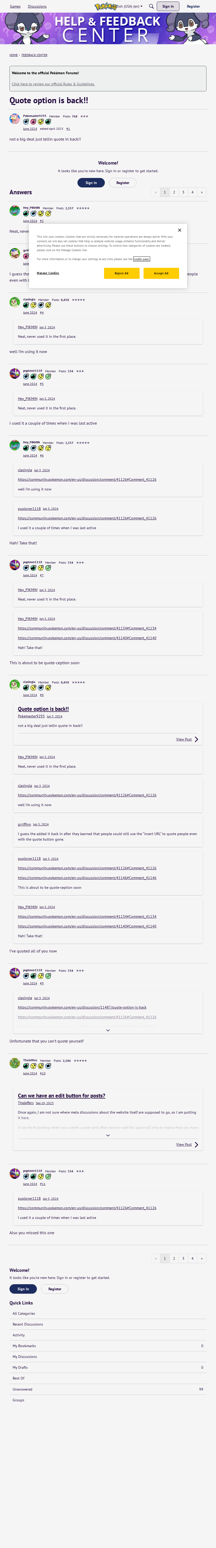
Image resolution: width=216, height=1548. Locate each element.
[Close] (179, 230)
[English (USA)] (105, 6)
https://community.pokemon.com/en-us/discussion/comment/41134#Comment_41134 (87, 628)
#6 (42, 455)
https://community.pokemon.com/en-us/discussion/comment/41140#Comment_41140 (87, 638)
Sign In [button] (91, 182)
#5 (42, 384)
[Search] (151, 6)
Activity (19, 1335)
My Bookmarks (108, 1345)
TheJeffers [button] (30, 1060)
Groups (18, 1400)
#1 (68, 129)
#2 (42, 221)
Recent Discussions (28, 1324)
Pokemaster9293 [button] (34, 116)
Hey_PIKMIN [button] (31, 208)
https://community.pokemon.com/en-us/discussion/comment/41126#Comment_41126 (87, 479)
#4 (42, 312)
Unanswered (108, 1389)
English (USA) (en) (125, 6)
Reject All (122, 273)
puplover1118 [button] (32, 371)
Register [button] (122, 182)
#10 (43, 1073)
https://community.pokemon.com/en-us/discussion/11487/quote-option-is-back (82, 1007)
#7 (42, 575)
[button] (14, 118)
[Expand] (108, 1030)
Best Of (18, 1378)
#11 (43, 1184)
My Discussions (25, 1356)
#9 (42, 983)
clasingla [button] (29, 299)
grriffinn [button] (28, 250)
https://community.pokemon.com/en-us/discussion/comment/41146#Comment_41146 (87, 877)
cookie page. (142, 259)
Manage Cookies (48, 273)
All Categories (24, 1313)
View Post (184, 739)
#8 (42, 695)
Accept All (161, 273)
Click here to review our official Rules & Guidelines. (53, 84)
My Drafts (108, 1367)
